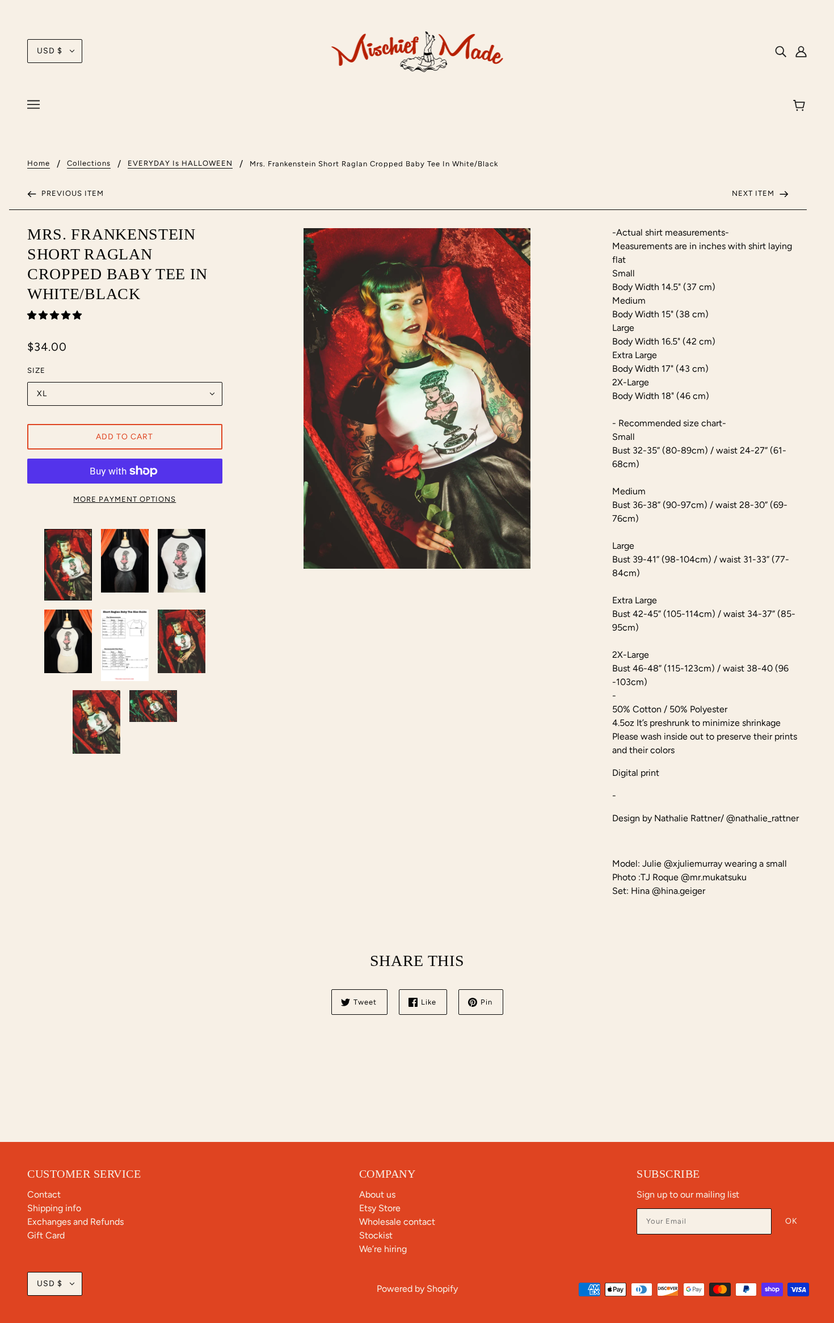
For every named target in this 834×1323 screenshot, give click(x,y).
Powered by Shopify (417, 1288)
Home (38, 163)
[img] (780, 51)
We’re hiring (383, 1249)
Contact (44, 1194)
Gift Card (46, 1235)
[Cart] (801, 106)
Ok (791, 1221)
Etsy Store (380, 1208)
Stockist (376, 1235)
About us (377, 1194)
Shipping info (54, 1208)
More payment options (124, 499)
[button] (55, 315)
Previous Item (71, 193)
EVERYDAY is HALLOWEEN (180, 163)
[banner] (417, 50)
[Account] (801, 51)
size (36, 370)
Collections (89, 163)
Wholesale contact (397, 1221)
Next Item (754, 193)
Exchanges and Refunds (75, 1221)
